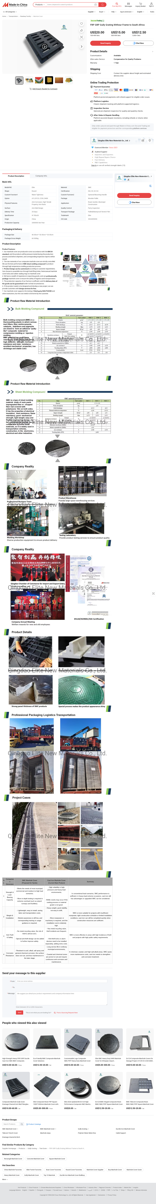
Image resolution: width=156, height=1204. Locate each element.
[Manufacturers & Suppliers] (14, 4)
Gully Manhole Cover (31, 1175)
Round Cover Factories (74, 1170)
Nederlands (82, 1190)
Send (19, 1012)
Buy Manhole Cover (115, 1170)
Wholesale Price (81, 1187)
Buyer (101, 12)
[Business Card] (150, 186)
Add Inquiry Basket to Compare (44, 89)
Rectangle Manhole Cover (13, 1159)
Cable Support (121, 1133)
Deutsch (73, 1190)
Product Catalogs (34, 1124)
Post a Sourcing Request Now (66, 1012)
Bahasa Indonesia (141, 1190)
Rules (152, 12)
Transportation (13, 16)
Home (4, 16)
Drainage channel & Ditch (11, 1137)
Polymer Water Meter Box (87, 1133)
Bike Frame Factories (33, 1170)
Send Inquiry (105, 43)
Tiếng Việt (130, 1190)
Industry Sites (93, 1187)
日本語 (103, 1190)
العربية (90, 1190)
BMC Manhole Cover (47, 1129)
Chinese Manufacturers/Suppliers (51, 1187)
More (4, 1179)
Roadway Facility (25, 16)
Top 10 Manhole (49, 1175)
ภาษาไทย (115, 1190)
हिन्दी (108, 1190)
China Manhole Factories (13, 1170)
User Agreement (91, 1195)
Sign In (94, 165)
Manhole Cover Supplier (95, 1170)
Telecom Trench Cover (10, 1133)
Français (48, 1190)
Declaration (101, 1195)
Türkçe (123, 1190)
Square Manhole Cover (57, 1159)
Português (40, 1190)
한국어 (96, 1190)
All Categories (10, 12)
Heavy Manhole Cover (12, 1175)
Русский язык (57, 1190)
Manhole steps (45, 1133)
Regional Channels (105, 1187)
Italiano (66, 1190)
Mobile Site (127, 1187)
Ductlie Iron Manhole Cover (125, 1129)
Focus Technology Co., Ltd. (63, 1195)
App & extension (126, 12)
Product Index (117, 1187)
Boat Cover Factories (53, 1170)
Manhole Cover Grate (134, 1170)
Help (113, 12)
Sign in (151, 6)
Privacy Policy (112, 1195)
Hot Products (22, 1187)
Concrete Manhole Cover (35, 1159)
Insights (135, 1187)
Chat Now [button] (140, 43)
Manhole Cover (38, 16)
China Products (33, 1187)
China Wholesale (68, 1187)
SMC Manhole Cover (9, 1129)
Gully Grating (82, 1129)
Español (31, 1190)
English (24, 1190)
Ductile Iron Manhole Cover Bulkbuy (72, 1175)
